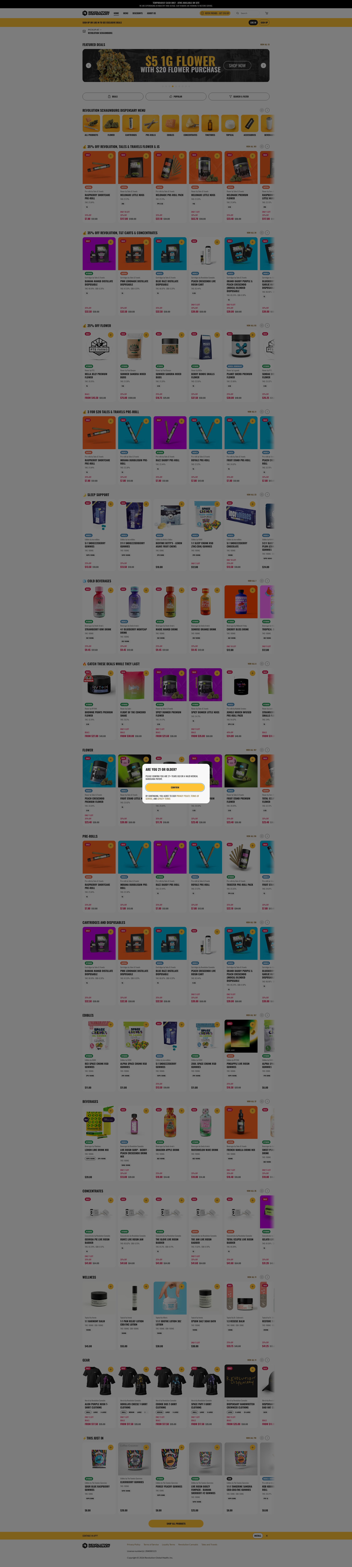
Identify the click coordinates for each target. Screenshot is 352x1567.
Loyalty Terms (163, 798)
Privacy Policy (183, 796)
